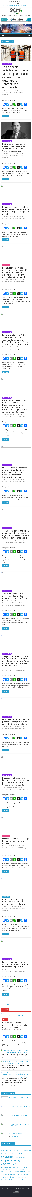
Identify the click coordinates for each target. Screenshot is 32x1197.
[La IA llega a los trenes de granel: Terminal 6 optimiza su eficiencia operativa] (16, 941)
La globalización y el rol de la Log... (19, 1124)
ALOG (20, 1167)
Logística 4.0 (6, 265)
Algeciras (16, 1167)
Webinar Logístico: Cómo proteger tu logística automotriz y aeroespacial (15, 1066)
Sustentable (8, 1179)
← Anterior (5, 1004)
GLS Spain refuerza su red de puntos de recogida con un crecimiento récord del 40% (15, 721)
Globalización (4, 1174)
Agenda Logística (10, 1167)
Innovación (6, 896)
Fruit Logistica (27, 1171)
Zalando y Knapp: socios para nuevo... (20, 1115)
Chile (10, 1169)
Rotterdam (17, 1177)
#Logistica (14, 92)
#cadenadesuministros (19, 1148)
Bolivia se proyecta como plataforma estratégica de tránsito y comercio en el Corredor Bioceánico (14, 147)
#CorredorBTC (7, 1150)
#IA (21, 1154)
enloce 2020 (15, 1171)
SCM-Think (17, 90)
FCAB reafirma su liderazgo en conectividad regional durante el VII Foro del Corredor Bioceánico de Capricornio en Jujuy (14, 472)
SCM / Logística (7, 63)
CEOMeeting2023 (5, 1169)
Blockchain (24, 1167)
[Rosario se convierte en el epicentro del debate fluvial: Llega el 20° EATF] (16, 1014)
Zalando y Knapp (26, 1179)
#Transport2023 (19, 1164)
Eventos (5, 1019)
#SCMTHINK (5, 95)
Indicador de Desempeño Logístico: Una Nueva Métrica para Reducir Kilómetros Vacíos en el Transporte (15, 781)
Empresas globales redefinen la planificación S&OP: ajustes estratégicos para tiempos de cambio (16, 210)
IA (8, 1174)
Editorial (9, 1171)
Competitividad (15, 1169)
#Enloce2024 (8, 1153)
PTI (13, 1177)
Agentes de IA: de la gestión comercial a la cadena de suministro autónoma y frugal (14, 1055)
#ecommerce (27, 1150)
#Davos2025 (20, 1150)
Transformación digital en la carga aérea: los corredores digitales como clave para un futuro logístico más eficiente (15, 534)
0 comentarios (24, 845)
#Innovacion (14, 155)
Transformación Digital (16, 1179)
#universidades (27, 1164)
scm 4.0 (25, 1177)
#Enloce (3, 1153)
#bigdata (3, 1148)
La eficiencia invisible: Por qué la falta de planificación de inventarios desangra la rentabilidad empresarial (16, 77)
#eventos (15, 1153)
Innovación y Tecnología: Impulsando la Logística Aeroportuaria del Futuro (13, 901)
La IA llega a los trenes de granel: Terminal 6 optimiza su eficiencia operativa (15, 964)
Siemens (3, 1179)
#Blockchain (9, 1148)
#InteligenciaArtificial (19, 1157)
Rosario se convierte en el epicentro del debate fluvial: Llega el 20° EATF (15, 1025)
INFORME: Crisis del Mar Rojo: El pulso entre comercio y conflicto (15, 841)
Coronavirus (23, 1169)
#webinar (3, 1167)
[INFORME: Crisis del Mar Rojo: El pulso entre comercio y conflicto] (16, 818)
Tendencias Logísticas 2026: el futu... (19, 1097)
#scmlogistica (20, 92)
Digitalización (4, 1171)
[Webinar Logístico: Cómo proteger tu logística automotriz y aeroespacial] (15, 1061)
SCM (27, 789)
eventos (21, 1171)
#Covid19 (15, 1150)
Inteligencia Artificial (23, 1174)
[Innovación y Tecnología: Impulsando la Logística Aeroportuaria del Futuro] (16, 878)
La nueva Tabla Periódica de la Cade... (20, 1106)
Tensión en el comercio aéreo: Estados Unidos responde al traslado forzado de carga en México (15, 597)
